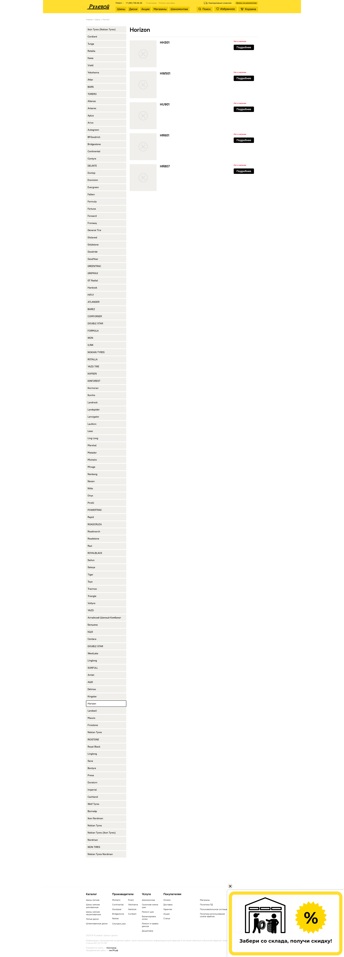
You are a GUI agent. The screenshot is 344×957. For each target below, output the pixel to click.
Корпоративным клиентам (220, 3)
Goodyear (116, 909)
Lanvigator (93, 416)
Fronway (92, 223)
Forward (92, 215)
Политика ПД (206, 904)
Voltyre (91, 603)
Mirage (91, 466)
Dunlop (91, 172)
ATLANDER (93, 301)
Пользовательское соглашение (215, 909)
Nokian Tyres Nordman (100, 854)
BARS (91, 86)
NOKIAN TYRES (96, 352)
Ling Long (93, 438)
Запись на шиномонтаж (246, 3)
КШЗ (90, 631)
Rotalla (91, 51)
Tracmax (92, 588)
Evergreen (93, 187)
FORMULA (93, 330)
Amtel (91, 674)
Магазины (160, 9)
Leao (90, 431)
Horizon (92, 703)
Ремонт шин (148, 912)
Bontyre (92, 768)
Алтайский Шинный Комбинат (104, 617)
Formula (92, 201)
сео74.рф (113, 950)
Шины (121, 9)
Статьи (166, 918)
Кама (90, 58)
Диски (133, 9)
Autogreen (93, 129)
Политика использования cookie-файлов (212, 915)
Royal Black (94, 746)
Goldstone (93, 244)
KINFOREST (94, 380)
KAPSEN (92, 373)
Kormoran (93, 388)
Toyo (90, 581)
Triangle (92, 596)
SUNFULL (93, 667)
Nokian (115, 918)
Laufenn (92, 424)
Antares (92, 108)
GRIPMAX (93, 273)
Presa (91, 775)
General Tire (94, 230)
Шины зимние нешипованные (93, 913)
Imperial (92, 789)
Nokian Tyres (95, 732)
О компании (151, 3)
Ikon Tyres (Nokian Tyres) (102, 29)
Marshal (92, 445)
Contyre (92, 158)
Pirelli (91, 502)
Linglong (92, 660)
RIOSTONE (93, 739)
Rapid (91, 517)
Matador (92, 452)
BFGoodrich (94, 137)
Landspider (94, 409)
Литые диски (92, 919)
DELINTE (92, 165)
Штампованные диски (97, 923)
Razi (90, 545)
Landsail (92, 710)
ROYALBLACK (95, 553)
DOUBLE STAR (95, 323)
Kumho (91, 395)
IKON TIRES (94, 847)
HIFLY (91, 294)
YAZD (91, 610)
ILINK (90, 345)
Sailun (91, 560)
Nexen (91, 481)
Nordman (93, 839)
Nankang (92, 474)
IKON (90, 337)
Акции (145, 9)
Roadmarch (94, 531)
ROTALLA (93, 359)
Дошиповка (147, 931)
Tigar (90, 574)
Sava (90, 760)
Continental (94, 151)
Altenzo (92, 101)
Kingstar (92, 696)
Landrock (93, 402)
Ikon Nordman (95, 818)
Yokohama (93, 72)
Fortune (92, 208)
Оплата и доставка (167, 3)
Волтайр (92, 811)
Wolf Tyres (93, 804)
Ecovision (93, 180)
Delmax (92, 689)
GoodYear (93, 259)
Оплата (166, 900)
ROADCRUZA (95, 524)
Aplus (91, 115)
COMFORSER (95, 316)
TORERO (92, 94)
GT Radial (93, 280)
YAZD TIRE (93, 366)
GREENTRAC (94, 266)
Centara (92, 639)
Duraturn (92, 782)
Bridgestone (94, 144)
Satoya (91, 567)
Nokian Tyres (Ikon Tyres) (102, 832)
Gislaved (92, 237)
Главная (89, 19)
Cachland (93, 796)
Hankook (92, 287)
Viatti (91, 65)
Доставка (167, 904)
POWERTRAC (95, 510)
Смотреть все (119, 923)
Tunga (91, 43)
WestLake (93, 653)
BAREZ (91, 309)
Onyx (90, 495)
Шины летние (92, 900)
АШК (90, 682)
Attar (90, 79)
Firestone (93, 725)
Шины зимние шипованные (93, 905)
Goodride (93, 251)
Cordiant (92, 36)
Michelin (92, 459)
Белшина (93, 624)
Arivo (90, 122)
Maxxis (91, 718)
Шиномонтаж (179, 9)
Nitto (90, 488)
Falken (91, 194)
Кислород (111, 948)
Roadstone (93, 538)
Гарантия (167, 909)
